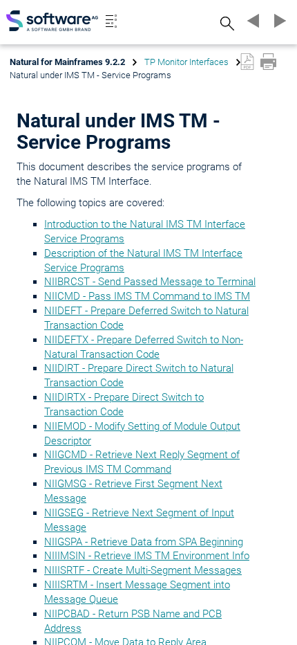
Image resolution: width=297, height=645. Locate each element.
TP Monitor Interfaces (186, 62)
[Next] (278, 21)
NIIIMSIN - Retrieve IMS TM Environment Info (146, 555)
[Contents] (111, 21)
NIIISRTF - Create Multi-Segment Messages (143, 570)
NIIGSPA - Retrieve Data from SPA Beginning (143, 542)
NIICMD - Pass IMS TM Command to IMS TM (147, 296)
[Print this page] (268, 61)
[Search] (225, 23)
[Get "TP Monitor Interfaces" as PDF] (247, 61)
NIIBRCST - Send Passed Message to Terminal (150, 281)
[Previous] (251, 21)
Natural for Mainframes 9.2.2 (67, 62)
